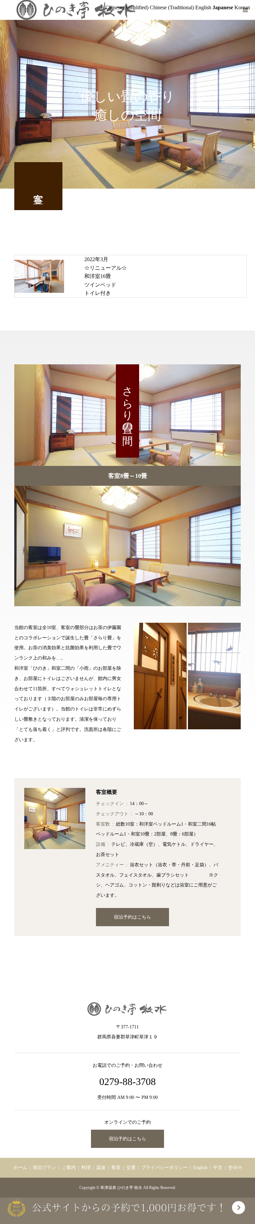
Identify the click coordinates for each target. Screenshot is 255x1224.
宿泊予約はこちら (132, 917)
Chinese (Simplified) (126, 7)
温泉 (101, 1167)
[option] (127, 546)
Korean (242, 7)
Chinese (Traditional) (172, 7)
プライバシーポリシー (164, 1167)
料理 (86, 1167)
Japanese (222, 7)
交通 (130, 1167)
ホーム (20, 1167)
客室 (116, 1167)
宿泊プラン (44, 1167)
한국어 (235, 1167)
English (200, 1167)
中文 (217, 1167)
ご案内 (69, 1167)
